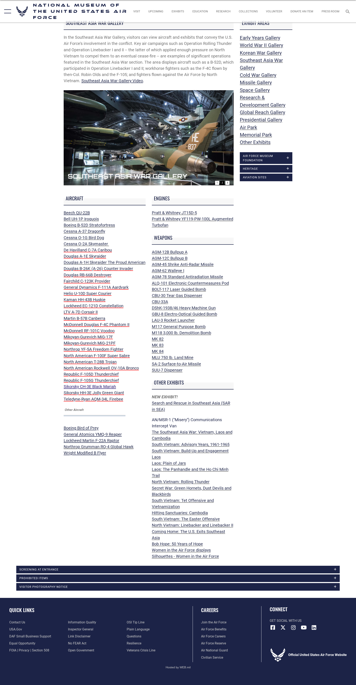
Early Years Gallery (260, 38)
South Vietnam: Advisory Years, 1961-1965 (191, 444)
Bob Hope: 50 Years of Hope (177, 543)
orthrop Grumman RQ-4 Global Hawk (100, 446)
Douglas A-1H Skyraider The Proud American (104, 262)
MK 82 (158, 339)
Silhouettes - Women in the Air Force (185, 556)
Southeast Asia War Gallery (127, 176)
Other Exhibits (255, 142)
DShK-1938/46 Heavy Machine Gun (184, 307)
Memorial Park (256, 135)
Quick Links (21, 610)
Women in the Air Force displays (181, 550)
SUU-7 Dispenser (167, 370)
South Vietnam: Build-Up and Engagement (190, 450)
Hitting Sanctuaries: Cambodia (180, 512)
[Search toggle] (348, 11)
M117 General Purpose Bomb (179, 326)
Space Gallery (255, 90)
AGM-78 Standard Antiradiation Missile (187, 276)
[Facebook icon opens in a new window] (273, 627)
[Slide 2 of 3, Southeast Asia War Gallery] (149, 137)
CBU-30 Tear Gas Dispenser (177, 295)
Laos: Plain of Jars (169, 463)
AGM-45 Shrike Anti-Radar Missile (183, 264)
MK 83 (158, 345)
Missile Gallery (256, 82)
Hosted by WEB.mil (178, 667)
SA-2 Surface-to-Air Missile (176, 363)
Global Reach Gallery (262, 112)
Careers (209, 610)
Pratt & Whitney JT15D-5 (174, 212)
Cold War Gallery (258, 75)
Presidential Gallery (261, 120)
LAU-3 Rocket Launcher (173, 320)
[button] (6, 11)
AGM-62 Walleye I (168, 270)
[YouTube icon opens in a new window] (304, 627)
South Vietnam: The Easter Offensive (186, 519)
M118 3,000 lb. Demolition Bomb (181, 332)
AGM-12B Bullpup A (169, 252)
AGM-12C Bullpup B (169, 258)
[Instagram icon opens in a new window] (293, 627)
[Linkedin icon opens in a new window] (314, 627)
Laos (156, 457)
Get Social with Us (286, 621)
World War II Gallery (261, 45)
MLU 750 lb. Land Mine (172, 357)
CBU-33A (160, 301)
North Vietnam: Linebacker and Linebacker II (192, 525)
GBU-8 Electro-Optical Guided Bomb (184, 314)
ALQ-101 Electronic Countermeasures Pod (190, 283)
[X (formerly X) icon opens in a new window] (283, 627)
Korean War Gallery (261, 53)
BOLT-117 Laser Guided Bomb (179, 289)
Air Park (248, 127)
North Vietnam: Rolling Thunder (181, 481)
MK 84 (158, 351)
